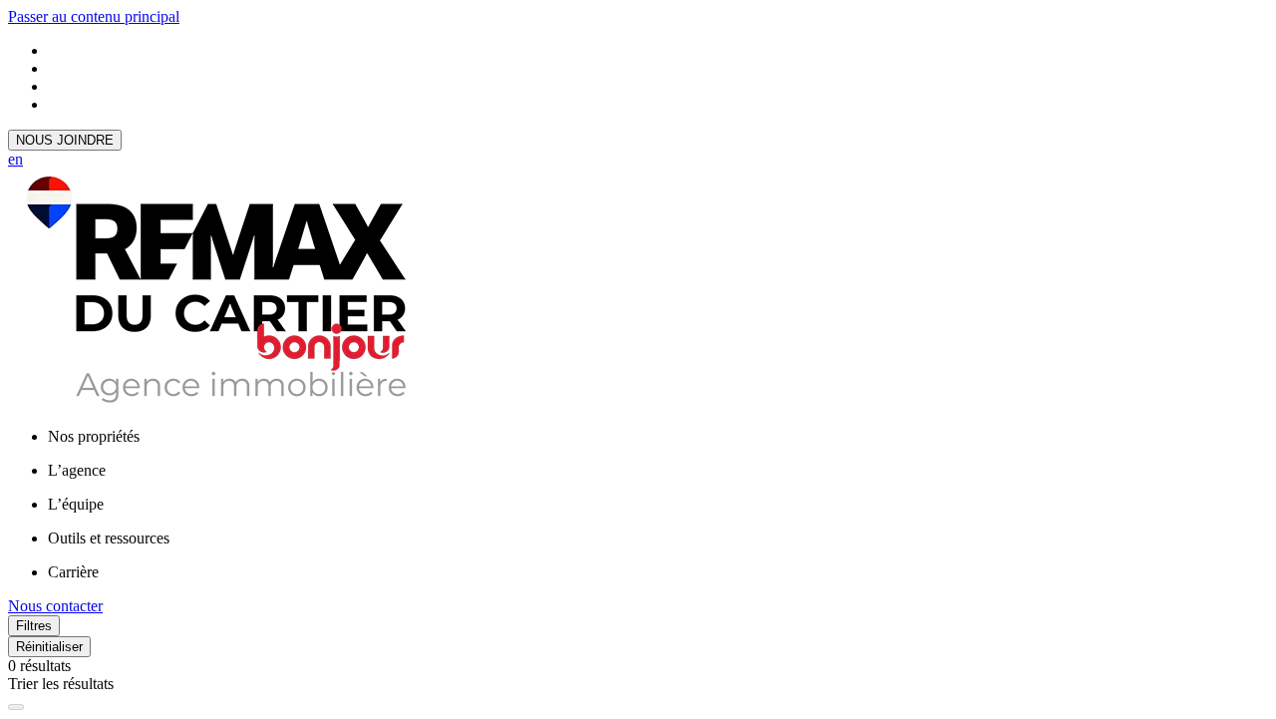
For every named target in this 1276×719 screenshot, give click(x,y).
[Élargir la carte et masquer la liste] (16, 707)
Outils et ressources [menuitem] (108, 538)
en (15, 159)
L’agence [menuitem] (77, 470)
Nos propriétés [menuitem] (94, 436)
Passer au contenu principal (93, 16)
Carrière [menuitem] (73, 571)
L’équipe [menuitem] (76, 504)
